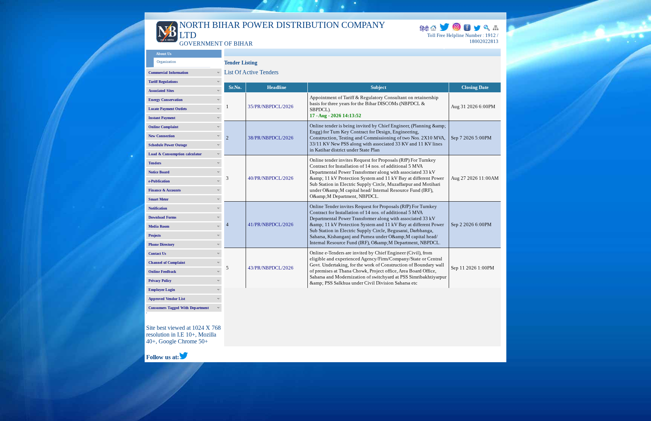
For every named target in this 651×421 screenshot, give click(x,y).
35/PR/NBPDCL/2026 (270, 106)
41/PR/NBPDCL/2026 (270, 224)
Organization (166, 62)
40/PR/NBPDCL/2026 (270, 178)
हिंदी (424, 29)
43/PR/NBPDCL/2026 (270, 268)
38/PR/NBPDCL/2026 (270, 138)
